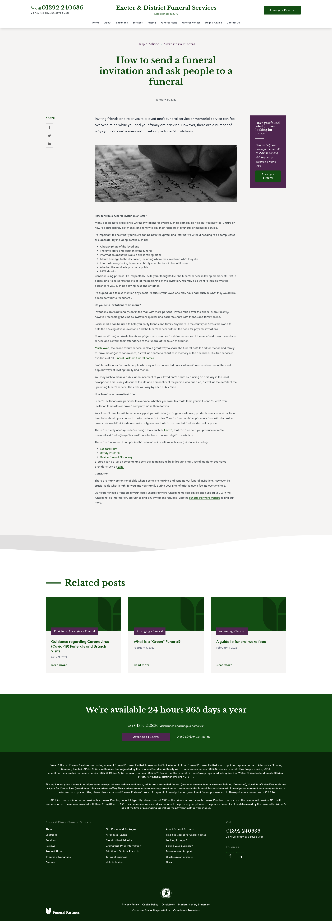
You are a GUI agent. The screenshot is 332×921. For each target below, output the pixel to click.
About (107, 22)
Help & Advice (213, 22)
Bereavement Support (179, 851)
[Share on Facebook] (49, 127)
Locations (122, 22)
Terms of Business (116, 857)
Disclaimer (168, 904)
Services (138, 22)
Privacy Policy (130, 904)
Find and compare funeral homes (186, 835)
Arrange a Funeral (268, 176)
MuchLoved (102, 348)
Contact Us (233, 22)
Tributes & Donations (58, 857)
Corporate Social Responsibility (151, 910)
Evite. (120, 466)
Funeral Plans (169, 22)
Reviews (50, 846)
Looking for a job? (176, 840)
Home (95, 22)
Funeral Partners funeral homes (134, 358)
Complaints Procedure (186, 910)
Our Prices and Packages (121, 829)
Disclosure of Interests (179, 857)
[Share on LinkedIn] (49, 144)
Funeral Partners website (204, 498)
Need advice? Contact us (193, 736)
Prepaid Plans (54, 851)
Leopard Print (108, 449)
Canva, (168, 430)
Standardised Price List (119, 840)
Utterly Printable (110, 453)
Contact (50, 862)
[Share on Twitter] (49, 135)
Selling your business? (179, 846)
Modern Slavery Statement (194, 904)
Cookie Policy (150, 904)
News (169, 862)
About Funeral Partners (180, 829)
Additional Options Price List (123, 851)
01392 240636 (63, 7)
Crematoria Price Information (123, 846)
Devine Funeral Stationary (116, 457)
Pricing (151, 22)
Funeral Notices (191, 22)
